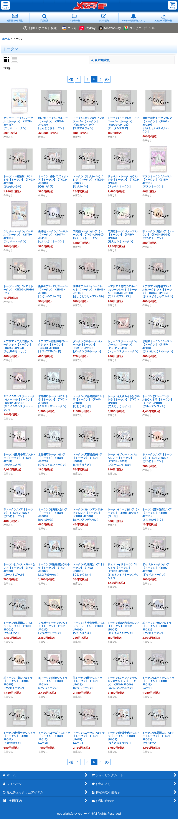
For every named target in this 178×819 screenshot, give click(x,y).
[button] (5, 5)
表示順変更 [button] (102, 60)
